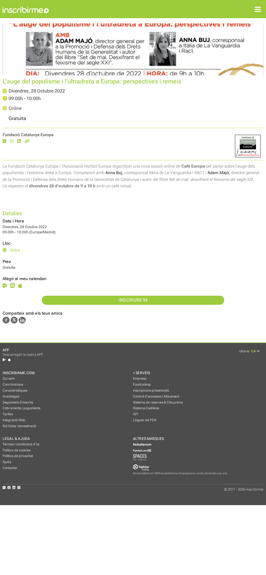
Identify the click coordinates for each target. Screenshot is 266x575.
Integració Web (14, 420)
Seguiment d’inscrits (18, 402)
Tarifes (8, 414)
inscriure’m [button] (133, 300)
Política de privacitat (18, 456)
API (135, 414)
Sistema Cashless (146, 408)
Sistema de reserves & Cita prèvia (158, 402)
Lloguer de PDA (144, 420)
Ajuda (7, 462)
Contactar (10, 468)
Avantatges (11, 396)
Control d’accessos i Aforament (156, 396)
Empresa (139, 378)
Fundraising (142, 384)
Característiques (15, 390)
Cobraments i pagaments (21, 408)
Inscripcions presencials (151, 390)
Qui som (9, 378)
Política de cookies (16, 450)
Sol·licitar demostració (19, 426)
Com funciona (13, 384)
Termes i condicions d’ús (21, 444)
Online (15, 108)
